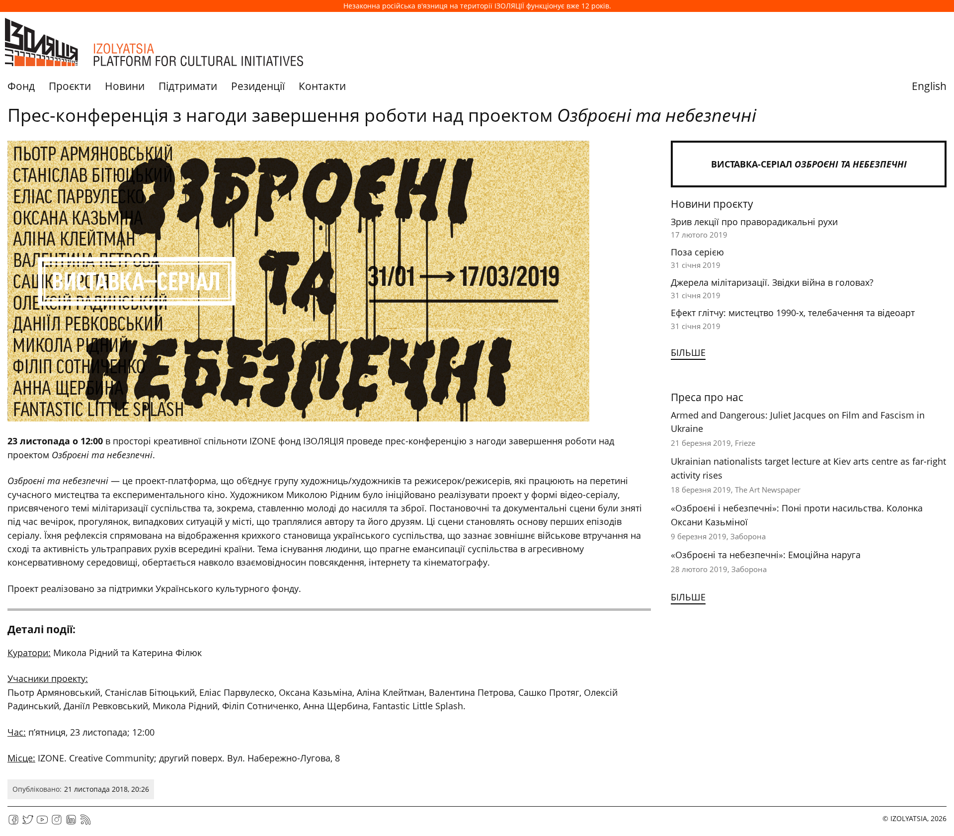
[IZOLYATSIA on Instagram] (57, 823)
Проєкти (70, 86)
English (929, 86)
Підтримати (188, 86)
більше (688, 352)
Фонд (21, 86)
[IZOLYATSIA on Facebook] (13, 823)
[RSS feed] (85, 823)
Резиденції (258, 86)
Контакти (322, 86)
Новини (125, 86)
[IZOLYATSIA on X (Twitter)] (28, 823)
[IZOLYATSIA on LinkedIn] (71, 823)
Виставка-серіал (809, 164)
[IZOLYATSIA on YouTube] (42, 823)
